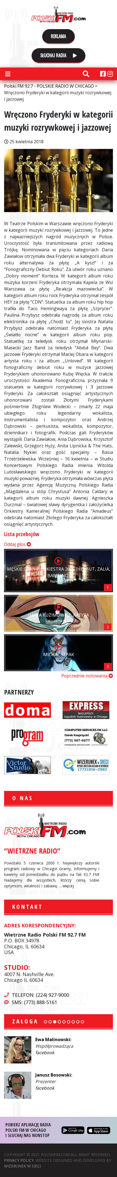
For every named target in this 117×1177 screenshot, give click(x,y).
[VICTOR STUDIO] (27, 765)
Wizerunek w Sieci (22, 1166)
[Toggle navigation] (8, 74)
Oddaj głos (15, 544)
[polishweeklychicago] (27, 737)
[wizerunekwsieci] (86, 765)
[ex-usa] (86, 710)
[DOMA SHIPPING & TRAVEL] (27, 710)
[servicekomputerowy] (86, 737)
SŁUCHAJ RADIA (53, 55)
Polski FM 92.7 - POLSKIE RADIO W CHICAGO (58, 14)
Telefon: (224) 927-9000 (40, 995)
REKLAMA (58, 36)
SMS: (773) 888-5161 (34, 1002)
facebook (44, 1053)
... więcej (66, 885)
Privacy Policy (19, 1160)
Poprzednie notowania (85, 676)
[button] (45, 1021)
